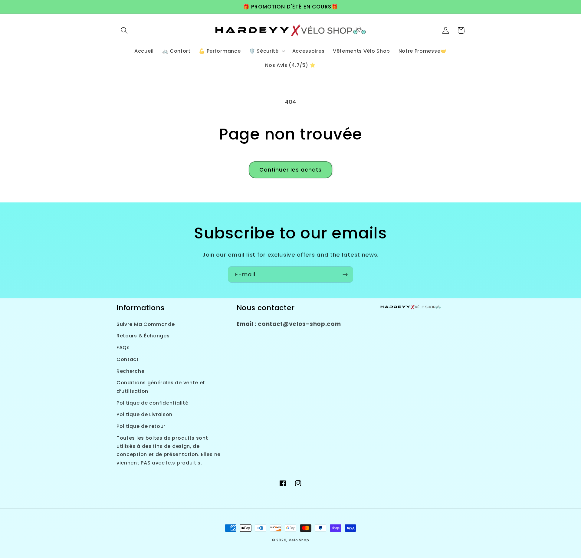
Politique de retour (141, 426)
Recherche (130, 371)
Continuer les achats (290, 169)
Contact (128, 359)
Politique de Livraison (144, 414)
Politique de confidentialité (152, 402)
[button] (124, 30)
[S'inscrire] (345, 274)
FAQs (123, 347)
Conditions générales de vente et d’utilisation (161, 386)
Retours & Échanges (143, 335)
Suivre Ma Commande (146, 324)
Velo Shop (299, 540)
